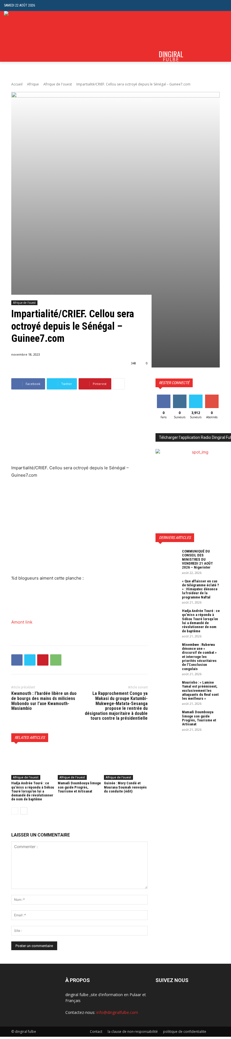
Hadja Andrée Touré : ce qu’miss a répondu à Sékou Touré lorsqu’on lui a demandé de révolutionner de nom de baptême (32, 791)
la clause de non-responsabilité (133, 1031)
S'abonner (213, 397)
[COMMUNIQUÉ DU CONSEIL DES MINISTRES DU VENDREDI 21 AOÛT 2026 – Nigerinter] (167, 557)
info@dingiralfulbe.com (117, 1012)
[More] (119, 383)
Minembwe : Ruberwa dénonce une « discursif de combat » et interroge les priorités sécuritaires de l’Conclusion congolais (199, 656)
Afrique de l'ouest (57, 84)
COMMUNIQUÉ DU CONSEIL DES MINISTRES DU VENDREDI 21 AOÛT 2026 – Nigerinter (197, 559)
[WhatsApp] (55, 660)
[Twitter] (29, 660)
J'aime (164, 397)
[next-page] (23, 811)
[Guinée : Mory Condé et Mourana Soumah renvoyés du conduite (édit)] (126, 764)
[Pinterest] (42, 660)
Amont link (21, 622)
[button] (222, 5)
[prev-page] (14, 811)
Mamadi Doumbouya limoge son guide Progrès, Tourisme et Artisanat (79, 787)
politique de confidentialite (184, 1031)
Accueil (17, 84)
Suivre (179, 397)
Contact (96, 1031)
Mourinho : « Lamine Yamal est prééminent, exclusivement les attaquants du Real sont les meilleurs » (200, 690)
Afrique (33, 84)
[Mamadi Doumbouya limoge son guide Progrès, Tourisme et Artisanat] (79, 764)
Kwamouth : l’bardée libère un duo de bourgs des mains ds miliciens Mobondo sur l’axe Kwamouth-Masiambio (44, 701)
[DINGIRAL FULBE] (26, 36)
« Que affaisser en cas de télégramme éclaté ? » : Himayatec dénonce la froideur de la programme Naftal (200, 589)
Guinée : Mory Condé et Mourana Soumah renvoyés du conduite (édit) (125, 787)
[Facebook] (17, 660)
